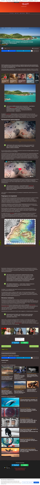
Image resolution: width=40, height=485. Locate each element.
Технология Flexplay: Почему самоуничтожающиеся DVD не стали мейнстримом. (28, 410)
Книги (17, 0)
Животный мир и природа (30, 373)
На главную (3, 0)
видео (7, 353)
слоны (21, 398)
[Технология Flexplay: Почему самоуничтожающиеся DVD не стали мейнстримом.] (10, 412)
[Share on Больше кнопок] (32, 51)
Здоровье (15, 373)
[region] (20, 482)
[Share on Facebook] (8, 51)
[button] (37, 1)
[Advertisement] (20, 10)
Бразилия (3, 353)
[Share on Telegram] (23, 51)
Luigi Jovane (31, 185)
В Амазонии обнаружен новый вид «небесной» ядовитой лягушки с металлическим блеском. (32, 390)
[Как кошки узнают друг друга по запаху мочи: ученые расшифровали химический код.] (10, 432)
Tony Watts (12, 213)
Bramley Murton (13, 107)
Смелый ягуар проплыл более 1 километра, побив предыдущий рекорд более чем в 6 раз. (32, 375)
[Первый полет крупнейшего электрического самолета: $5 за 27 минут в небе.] (10, 452)
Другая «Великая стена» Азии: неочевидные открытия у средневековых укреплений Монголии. (19, 391)
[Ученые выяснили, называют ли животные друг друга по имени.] (10, 402)
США (9, 389)
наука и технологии (12, 353)
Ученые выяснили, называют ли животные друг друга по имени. (29, 400)
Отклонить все (30, 482)
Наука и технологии (6, 40)
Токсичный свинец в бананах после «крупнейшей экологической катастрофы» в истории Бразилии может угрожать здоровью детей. (7, 378)
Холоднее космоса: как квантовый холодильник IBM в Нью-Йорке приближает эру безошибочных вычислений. (28, 421)
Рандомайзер (31, 0)
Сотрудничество (25, 0)
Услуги (20, 0)
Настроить (24, 482)
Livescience (6, 349)
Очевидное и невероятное (4, 389)
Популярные (23, 13)
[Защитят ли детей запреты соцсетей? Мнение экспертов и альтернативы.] (10, 442)
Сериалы (13, 0)
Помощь (35, 0)
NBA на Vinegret (8, 0)
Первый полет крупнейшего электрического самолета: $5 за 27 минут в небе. (29, 450)
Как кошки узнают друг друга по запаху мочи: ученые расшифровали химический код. (29, 430)
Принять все (36, 482)
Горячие (17, 13)
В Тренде (12, 13)
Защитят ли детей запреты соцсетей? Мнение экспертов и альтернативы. (28, 440)
